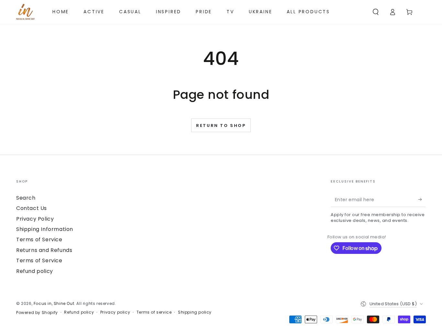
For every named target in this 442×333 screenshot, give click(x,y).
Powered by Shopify (37, 312)
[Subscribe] (422, 200)
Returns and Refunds (44, 250)
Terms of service (154, 312)
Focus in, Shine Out (54, 303)
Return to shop (221, 125)
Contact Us (31, 208)
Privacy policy (115, 312)
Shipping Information (44, 229)
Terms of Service (39, 239)
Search (26, 198)
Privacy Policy (35, 219)
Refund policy (34, 271)
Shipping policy (195, 312)
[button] (375, 12)
